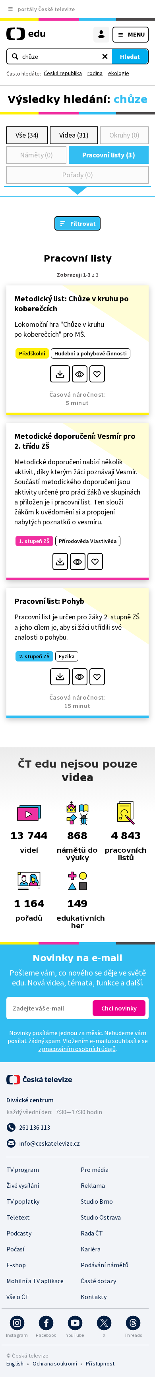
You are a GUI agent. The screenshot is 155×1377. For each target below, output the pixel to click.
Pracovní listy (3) (108, 154)
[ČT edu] (25, 37)
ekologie (118, 73)
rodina (95, 73)
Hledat (130, 56)
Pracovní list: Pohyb (49, 601)
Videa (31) (73, 135)
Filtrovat (83, 223)
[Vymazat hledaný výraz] (105, 56)
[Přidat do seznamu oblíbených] (97, 373)
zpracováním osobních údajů (77, 1049)
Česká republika (63, 73)
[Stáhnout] (60, 373)
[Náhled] (79, 373)
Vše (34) (27, 135)
